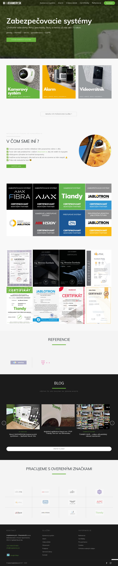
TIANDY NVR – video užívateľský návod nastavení (93, 435)
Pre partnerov (82, 542)
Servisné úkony (47, 552)
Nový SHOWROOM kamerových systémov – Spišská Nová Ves (23, 435)
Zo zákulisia (23, 431)
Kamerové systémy (89, 431)
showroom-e (42, 152)
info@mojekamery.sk (13, 548)
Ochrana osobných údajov (86, 548)
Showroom (45, 545)
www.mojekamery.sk (14, 563)
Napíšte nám (16, 166)
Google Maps (12, 555)
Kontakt (109, 3)
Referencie (96, 3)
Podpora (45, 548)
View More (23, 82)
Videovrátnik (71, 3)
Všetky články (59, 449)
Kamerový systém (47, 3)
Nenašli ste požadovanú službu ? (58, 114)
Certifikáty (84, 3)
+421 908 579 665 (12, 546)
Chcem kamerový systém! (21, 40)
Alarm (60, 3)
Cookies (80, 545)
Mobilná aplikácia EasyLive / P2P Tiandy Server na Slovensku (58, 432)
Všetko (57, 429)
